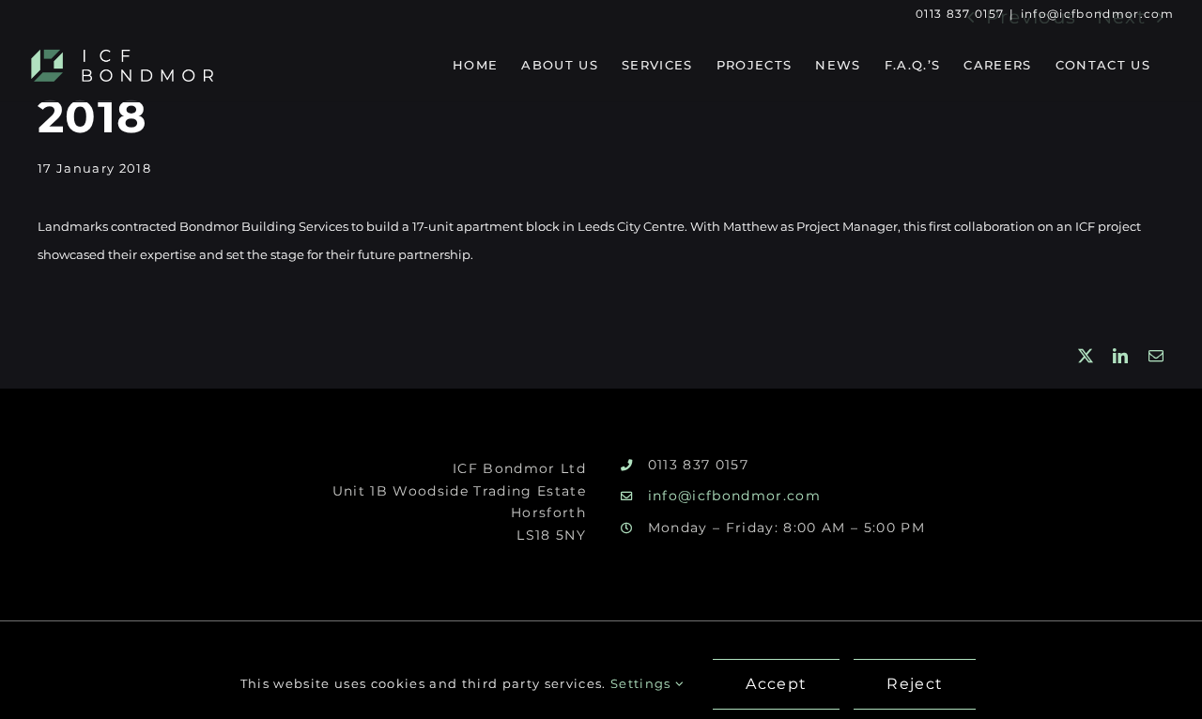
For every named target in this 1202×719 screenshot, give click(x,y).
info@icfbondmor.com (1097, 14)
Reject (914, 684)
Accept (776, 684)
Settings (642, 683)
